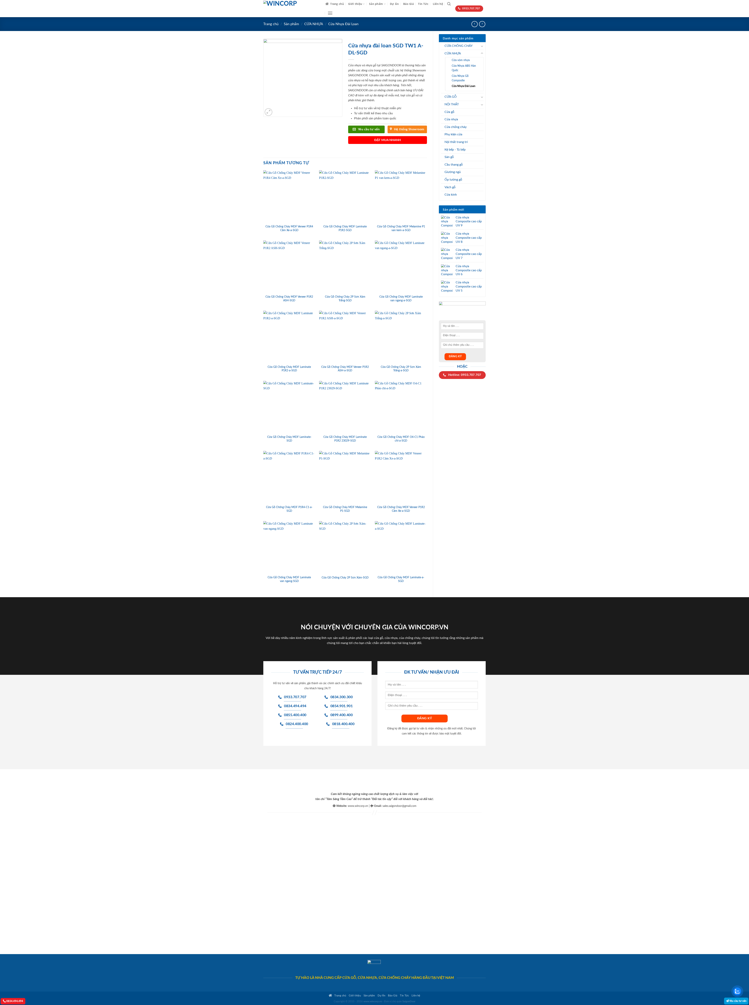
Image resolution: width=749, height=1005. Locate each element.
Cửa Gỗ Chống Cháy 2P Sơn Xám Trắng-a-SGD (401, 368)
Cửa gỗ (449, 112)
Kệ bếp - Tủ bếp (455, 149)
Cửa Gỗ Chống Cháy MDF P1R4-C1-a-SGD (289, 509)
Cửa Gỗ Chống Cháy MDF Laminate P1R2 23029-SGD (345, 439)
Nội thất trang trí (456, 142)
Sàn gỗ (449, 157)
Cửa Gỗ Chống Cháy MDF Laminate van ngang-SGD (289, 579)
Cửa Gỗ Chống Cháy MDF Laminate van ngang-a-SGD (401, 298)
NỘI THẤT (452, 104)
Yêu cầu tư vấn (737, 1001)
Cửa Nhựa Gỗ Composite (460, 78)
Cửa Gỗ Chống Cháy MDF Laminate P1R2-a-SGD (289, 368)
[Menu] (330, 13)
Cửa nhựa (451, 119)
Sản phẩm (376, 4)
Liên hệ (438, 4)
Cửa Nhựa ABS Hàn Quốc (464, 68)
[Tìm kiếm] (449, 4)
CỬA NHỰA (313, 24)
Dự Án (394, 4)
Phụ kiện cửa (453, 134)
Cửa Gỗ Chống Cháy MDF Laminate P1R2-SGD (345, 228)
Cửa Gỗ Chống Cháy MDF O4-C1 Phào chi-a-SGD (401, 439)
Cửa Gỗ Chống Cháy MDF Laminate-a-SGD (401, 579)
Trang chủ (337, 4)
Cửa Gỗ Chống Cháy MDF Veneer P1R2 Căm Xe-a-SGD (401, 509)
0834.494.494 (14, 1001)
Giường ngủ (453, 172)
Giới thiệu (355, 4)
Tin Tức (423, 4)
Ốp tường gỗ (453, 179)
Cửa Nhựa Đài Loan (343, 24)
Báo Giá (408, 4)
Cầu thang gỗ (454, 164)
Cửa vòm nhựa (461, 60)
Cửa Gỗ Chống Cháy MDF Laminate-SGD (289, 439)
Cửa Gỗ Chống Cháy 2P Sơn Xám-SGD (345, 577)
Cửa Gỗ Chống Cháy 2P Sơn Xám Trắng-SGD (345, 298)
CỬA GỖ (451, 96)
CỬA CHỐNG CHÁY (459, 45)
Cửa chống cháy (456, 127)
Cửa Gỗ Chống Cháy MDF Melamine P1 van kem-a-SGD (401, 228)
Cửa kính (451, 194)
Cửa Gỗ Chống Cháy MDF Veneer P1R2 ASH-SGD (289, 298)
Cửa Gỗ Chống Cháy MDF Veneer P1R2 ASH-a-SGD (345, 368)
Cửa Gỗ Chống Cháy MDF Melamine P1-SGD (345, 509)
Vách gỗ (450, 187)
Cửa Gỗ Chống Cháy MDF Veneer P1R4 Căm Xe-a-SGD (289, 228)
